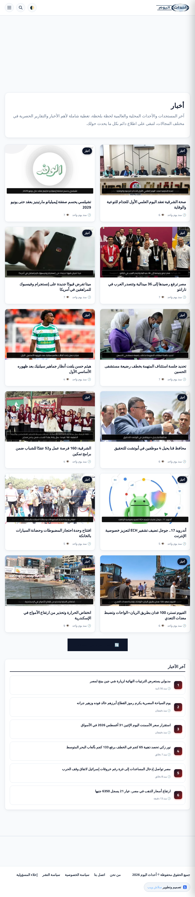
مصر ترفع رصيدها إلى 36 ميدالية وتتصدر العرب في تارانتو (147, 286)
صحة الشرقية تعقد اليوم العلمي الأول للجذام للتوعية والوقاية (146, 204)
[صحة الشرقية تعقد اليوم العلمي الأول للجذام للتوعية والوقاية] (145, 170)
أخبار (182, 150)
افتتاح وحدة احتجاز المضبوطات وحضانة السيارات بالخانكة (53, 533)
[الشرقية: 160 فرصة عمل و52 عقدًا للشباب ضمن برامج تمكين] (50, 416)
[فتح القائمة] (9, 7)
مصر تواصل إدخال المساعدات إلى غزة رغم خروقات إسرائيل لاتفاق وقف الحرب (116, 769)
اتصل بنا (99, 875)
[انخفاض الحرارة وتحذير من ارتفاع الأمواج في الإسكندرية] (50, 580)
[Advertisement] (97, 51)
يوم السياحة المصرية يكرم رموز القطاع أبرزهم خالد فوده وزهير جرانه (124, 703)
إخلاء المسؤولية (27, 875)
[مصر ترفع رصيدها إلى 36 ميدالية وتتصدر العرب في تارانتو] (145, 252)
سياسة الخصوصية (77, 875)
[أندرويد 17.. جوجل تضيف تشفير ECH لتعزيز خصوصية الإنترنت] (145, 498)
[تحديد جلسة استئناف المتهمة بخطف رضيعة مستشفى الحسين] (145, 334)
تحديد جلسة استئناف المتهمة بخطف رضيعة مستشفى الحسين (145, 369)
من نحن (115, 875)
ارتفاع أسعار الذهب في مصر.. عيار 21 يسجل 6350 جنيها (133, 791)
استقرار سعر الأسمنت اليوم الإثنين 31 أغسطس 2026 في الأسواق (126, 725)
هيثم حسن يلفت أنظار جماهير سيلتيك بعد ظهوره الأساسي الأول (54, 369)
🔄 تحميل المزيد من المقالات (97, 644)
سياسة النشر (51, 875)
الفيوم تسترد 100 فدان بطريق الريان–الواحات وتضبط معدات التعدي (145, 615)
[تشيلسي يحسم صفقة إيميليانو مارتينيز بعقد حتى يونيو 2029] (50, 170)
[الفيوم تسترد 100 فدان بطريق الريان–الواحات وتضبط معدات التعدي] (145, 580)
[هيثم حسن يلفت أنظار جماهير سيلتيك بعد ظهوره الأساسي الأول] (50, 334)
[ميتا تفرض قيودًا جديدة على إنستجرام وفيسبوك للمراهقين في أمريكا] (50, 252)
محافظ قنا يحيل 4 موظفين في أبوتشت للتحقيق (150, 448)
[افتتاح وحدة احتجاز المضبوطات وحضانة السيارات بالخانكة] (50, 498)
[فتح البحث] (20, 7)
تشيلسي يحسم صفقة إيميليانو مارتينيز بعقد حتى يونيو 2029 (51, 204)
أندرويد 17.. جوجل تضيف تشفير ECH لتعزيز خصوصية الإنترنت (145, 533)
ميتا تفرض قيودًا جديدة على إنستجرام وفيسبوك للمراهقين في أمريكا (55, 286)
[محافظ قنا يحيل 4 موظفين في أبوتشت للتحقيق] (145, 416)
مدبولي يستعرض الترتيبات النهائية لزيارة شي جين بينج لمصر (130, 681)
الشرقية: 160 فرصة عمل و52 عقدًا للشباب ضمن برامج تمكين (53, 450)
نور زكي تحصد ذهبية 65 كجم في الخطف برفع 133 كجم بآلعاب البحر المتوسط (118, 747)
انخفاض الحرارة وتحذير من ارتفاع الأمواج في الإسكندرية (57, 615)
